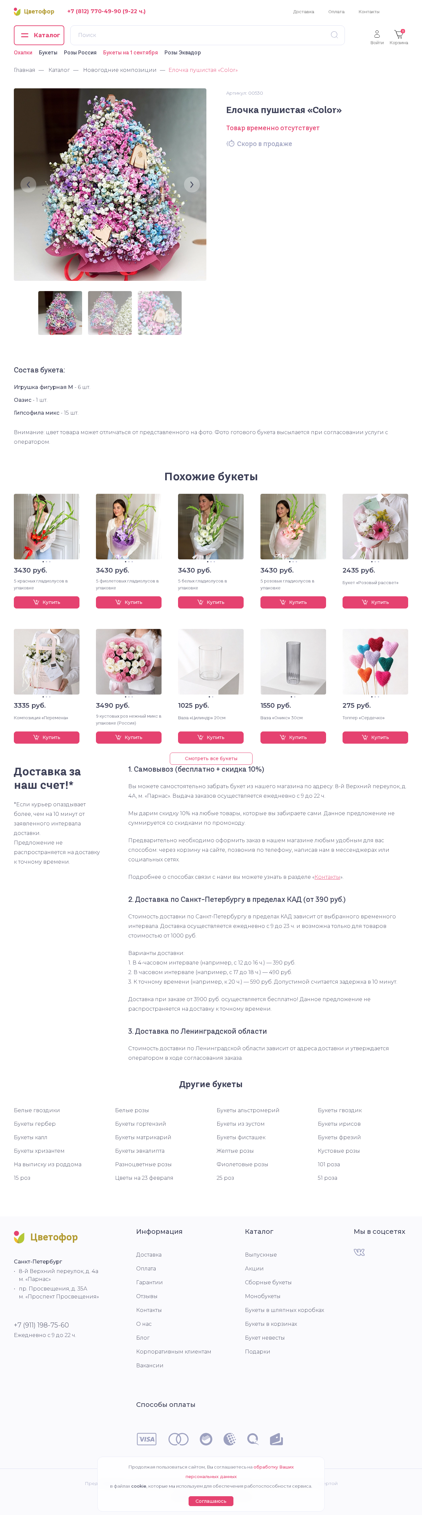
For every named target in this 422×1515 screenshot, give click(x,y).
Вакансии (150, 1365)
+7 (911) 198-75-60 (41, 1325)
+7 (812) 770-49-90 (94, 11)
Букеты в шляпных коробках (284, 1310)
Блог (143, 1338)
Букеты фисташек (241, 1137)
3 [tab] (49, 561)
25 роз (225, 1178)
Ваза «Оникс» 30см (281, 718)
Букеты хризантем (39, 1151)
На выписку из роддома (47, 1164)
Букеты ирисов (339, 1124)
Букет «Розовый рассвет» (371, 582)
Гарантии (149, 1282)
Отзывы (147, 1296)
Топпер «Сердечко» (364, 718)
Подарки (257, 1352)
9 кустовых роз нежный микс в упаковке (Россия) (129, 719)
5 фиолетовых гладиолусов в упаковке (127, 584)
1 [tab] (43, 561)
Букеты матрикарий (143, 1137)
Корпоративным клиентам (173, 1352)
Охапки (23, 52)
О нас (144, 1324)
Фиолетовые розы (242, 1164)
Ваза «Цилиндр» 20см (202, 718)
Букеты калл (30, 1137)
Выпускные (261, 1255)
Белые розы (132, 1110)
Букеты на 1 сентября (130, 52)
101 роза (329, 1164)
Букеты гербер (35, 1124)
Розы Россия (80, 52)
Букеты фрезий (339, 1137)
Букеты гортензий (140, 1124)
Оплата (336, 12)
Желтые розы (235, 1151)
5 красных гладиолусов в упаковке (41, 584)
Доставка (303, 12)
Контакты (369, 12)
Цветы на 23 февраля (144, 1178)
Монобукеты (263, 1296)
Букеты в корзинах (271, 1324)
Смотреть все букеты (211, 758)
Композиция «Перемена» (41, 718)
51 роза (327, 1178)
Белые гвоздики (37, 1110)
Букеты (48, 52)
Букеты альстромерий (248, 1110)
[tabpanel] (46, 526)
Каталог (259, 1231)
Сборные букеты (268, 1282)
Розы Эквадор (183, 52)
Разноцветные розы (143, 1164)
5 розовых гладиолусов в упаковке (287, 584)
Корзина (399, 37)
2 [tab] (46, 561)
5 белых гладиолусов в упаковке (202, 584)
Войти (377, 42)
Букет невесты (265, 1338)
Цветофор (39, 11)
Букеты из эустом (241, 1124)
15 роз (22, 1178)
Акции (254, 1268)
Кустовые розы (339, 1151)
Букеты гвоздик (340, 1110)
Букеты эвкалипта (140, 1151)
